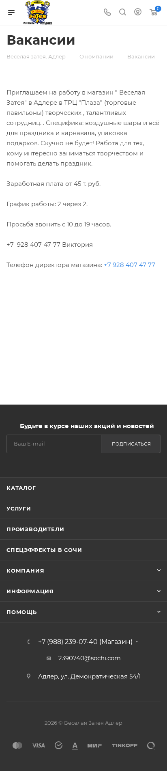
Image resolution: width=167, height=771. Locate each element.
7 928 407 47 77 (131, 265)
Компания (25, 570)
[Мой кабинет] (137, 13)
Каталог (21, 488)
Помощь (21, 612)
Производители (35, 529)
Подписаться (131, 444)
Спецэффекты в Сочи (44, 550)
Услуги (18, 508)
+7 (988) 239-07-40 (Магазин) (85, 642)
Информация (30, 591)
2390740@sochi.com (89, 658)
